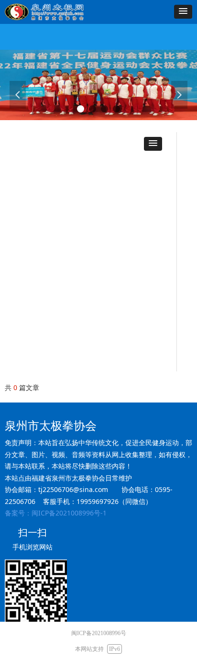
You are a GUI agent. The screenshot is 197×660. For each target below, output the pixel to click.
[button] (183, 12)
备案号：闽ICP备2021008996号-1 (56, 512)
